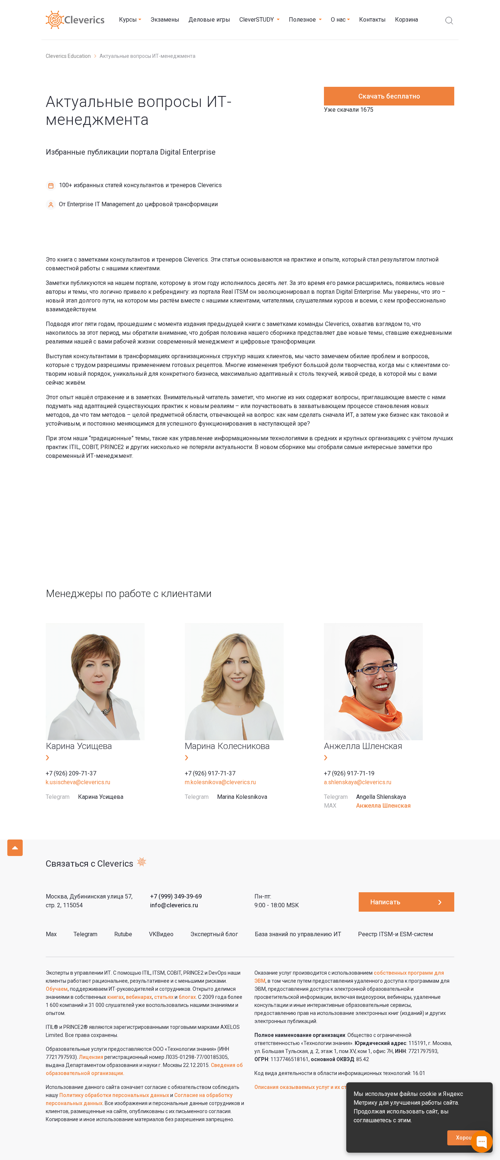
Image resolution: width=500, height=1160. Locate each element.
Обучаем (57, 989)
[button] (130, 20)
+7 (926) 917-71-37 (210, 773)
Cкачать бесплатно (389, 96)
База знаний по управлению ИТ (298, 934)
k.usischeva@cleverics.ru (78, 782)
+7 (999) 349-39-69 (176, 896)
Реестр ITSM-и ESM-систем (395, 934)
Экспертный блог (214, 934)
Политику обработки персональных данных (114, 1095)
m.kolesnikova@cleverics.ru (220, 782)
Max (51, 934)
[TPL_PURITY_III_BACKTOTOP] (15, 848)
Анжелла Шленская (383, 805)
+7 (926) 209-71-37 (71, 773)
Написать (385, 902)
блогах (187, 997)
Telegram (85, 934)
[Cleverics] (75, 20)
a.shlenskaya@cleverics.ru (357, 782)
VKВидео (161, 934)
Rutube (123, 934)
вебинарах (139, 997)
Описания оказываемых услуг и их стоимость (311, 1087)
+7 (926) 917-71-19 (349, 773)
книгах (115, 997)
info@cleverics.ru (174, 905)
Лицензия (91, 1057)
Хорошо (466, 1138)
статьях (163, 997)
